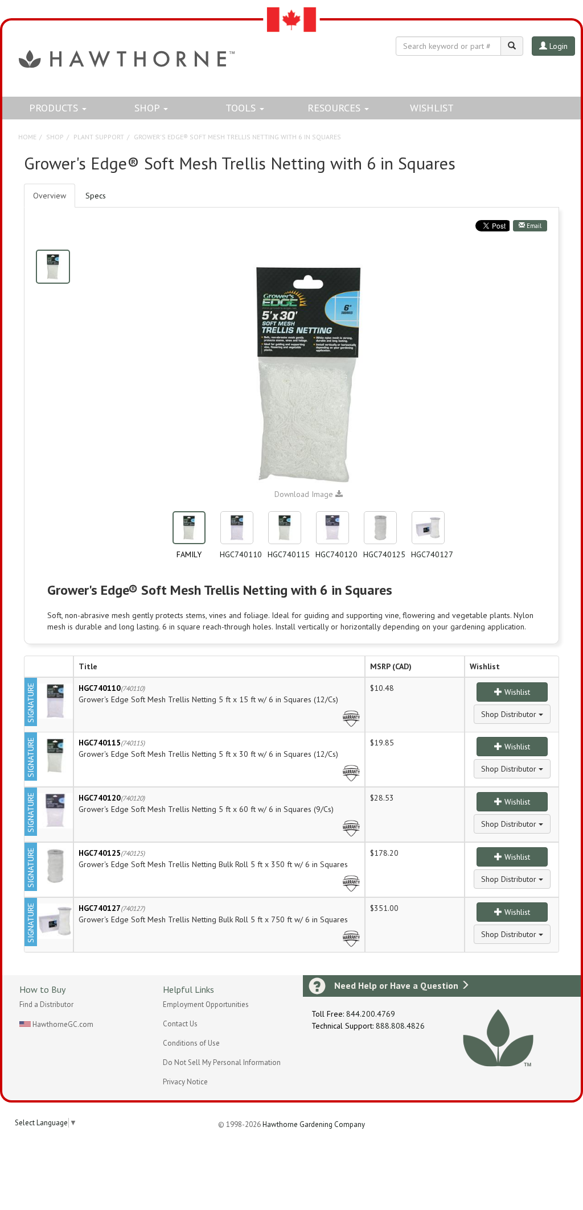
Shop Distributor (510, 714)
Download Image (304, 494)
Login (557, 46)
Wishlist (432, 107)
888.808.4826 (400, 1026)
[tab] (95, 196)
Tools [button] (241, 107)
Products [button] (55, 107)
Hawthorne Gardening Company (313, 1124)
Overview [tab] (49, 195)
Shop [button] (148, 107)
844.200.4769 (370, 1014)
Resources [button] (335, 107)
